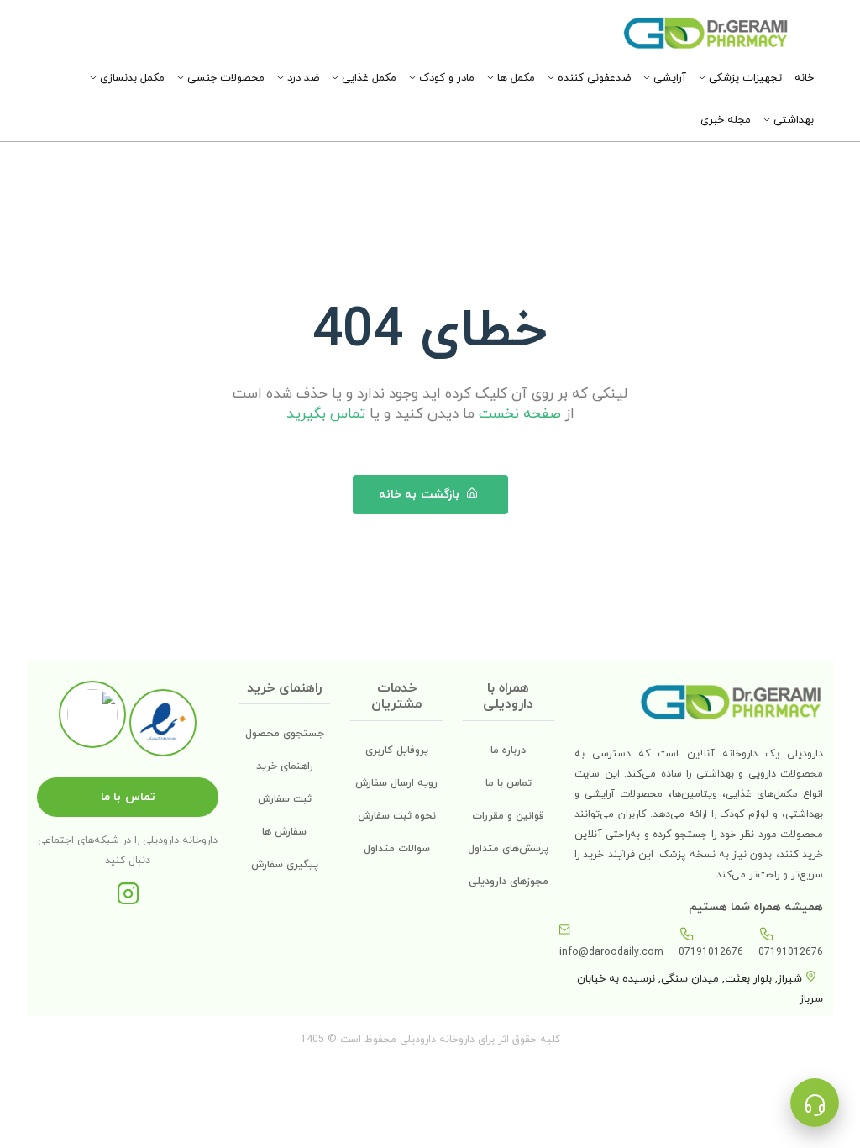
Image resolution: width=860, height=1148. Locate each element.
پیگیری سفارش (284, 864)
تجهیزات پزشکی (743, 78)
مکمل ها (514, 78)
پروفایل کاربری (396, 750)
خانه (804, 78)
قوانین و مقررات (508, 816)
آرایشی (668, 78)
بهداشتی (792, 120)
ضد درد (301, 78)
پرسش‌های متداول (508, 848)
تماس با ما (508, 783)
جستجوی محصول (284, 733)
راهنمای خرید (284, 766)
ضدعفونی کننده (592, 78)
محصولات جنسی (224, 78)
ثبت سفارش (285, 799)
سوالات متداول (397, 848)
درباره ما (508, 750)
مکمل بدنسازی (131, 78)
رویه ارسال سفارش (396, 783)
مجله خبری (725, 120)
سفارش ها (284, 832)
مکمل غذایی (367, 78)
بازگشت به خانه (421, 495)
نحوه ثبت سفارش (397, 816)
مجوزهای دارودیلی (508, 881)
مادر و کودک (445, 78)
